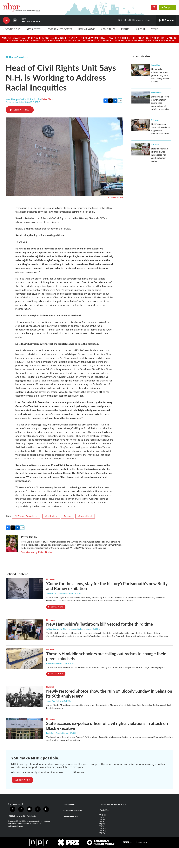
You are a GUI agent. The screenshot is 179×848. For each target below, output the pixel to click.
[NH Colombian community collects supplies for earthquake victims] (140, 125)
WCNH (102, 815)
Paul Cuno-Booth (53, 733)
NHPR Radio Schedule (72, 810)
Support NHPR (22, 779)
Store (154, 29)
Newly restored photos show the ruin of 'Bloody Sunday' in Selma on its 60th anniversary (109, 693)
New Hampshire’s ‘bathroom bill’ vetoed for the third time (99, 624)
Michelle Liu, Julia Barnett (57, 593)
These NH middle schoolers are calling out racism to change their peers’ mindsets (105, 656)
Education (155, 65)
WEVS (102, 833)
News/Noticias (11, 29)
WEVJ (102, 824)
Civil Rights (51, 516)
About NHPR (108, 29)
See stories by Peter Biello (36, 552)
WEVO (102, 828)
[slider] (19, 20)
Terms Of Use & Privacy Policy (112, 804)
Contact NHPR (69, 804)
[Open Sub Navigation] (22, 29)
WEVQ (102, 831)
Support (168, 7)
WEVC (102, 817)
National (50, 686)
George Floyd (85, 516)
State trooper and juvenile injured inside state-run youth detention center (159, 154)
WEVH (102, 822)
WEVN (102, 826)
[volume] (14, 20)
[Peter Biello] (12, 543)
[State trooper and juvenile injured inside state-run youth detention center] (140, 149)
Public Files (104, 810)
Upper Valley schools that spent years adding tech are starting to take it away (160, 75)
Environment (156, 92)
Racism (67, 516)
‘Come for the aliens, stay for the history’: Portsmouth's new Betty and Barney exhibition (107, 586)
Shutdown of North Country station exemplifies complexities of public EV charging (160, 102)
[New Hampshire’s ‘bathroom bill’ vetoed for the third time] (24, 629)
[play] (6, 20)
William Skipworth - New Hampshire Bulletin (65, 629)
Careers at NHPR (70, 817)
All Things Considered (17, 57)
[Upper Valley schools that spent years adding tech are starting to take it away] (140, 70)
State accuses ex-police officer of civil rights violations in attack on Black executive (107, 725)
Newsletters (34, 29)
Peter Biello (47, 99)
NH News (155, 120)
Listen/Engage (86, 29)
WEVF (102, 819)
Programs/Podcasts (60, 29)
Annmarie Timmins (54, 663)
